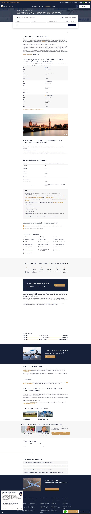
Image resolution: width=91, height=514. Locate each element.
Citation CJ (29, 197)
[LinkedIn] (86, 2)
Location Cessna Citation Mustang (56, 500)
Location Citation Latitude (54, 511)
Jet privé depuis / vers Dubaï (44, 507)
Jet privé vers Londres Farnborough (22, 510)
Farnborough (60, 202)
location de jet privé (27, 54)
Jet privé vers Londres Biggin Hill (21, 511)
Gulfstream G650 (56, 199)
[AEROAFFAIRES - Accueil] (7, 6)
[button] (84, 6)
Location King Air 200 (54, 510)
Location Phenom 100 (54, 502)
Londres (43, 41)
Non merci (4, 508)
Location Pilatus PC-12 (54, 503)
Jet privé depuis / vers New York (44, 503)
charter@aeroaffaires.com (29, 403)
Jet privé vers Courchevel (32, 502)
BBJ (28, 200)
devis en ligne (33, 402)
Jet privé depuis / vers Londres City (45, 500)
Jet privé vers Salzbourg (31, 510)
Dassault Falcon (50, 197)
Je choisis (12, 508)
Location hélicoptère (65, 502)
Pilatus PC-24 (48, 100)
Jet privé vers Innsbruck (31, 503)
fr (88, 2)
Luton (54, 202)
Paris (47, 67)
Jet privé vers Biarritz (31, 506)
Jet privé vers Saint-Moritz (32, 500)
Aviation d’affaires (65, 503)
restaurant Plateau (27, 370)
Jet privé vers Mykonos (31, 507)
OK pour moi (19, 508)
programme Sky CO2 (50, 398)
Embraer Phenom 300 (37, 197)
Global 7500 (63, 199)
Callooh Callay (26, 371)
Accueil (18, 10)
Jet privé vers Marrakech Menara (33, 511)
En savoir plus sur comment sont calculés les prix (33, 109)
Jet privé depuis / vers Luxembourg (45, 510)
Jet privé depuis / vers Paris (44, 506)
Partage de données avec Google (8, 504)
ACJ (25, 200)
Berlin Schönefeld (50, 95)
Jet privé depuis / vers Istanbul (44, 502)
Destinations (23, 10)
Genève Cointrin (49, 81)
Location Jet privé (65, 500)
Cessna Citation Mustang (50, 72)
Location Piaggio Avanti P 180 (55, 507)
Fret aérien (64, 508)
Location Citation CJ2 (54, 506)
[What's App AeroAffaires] (83, 2)
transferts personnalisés (50, 303)
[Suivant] (66, 134)
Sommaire (25, 32)
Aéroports (28, 10)
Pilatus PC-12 (48, 86)
